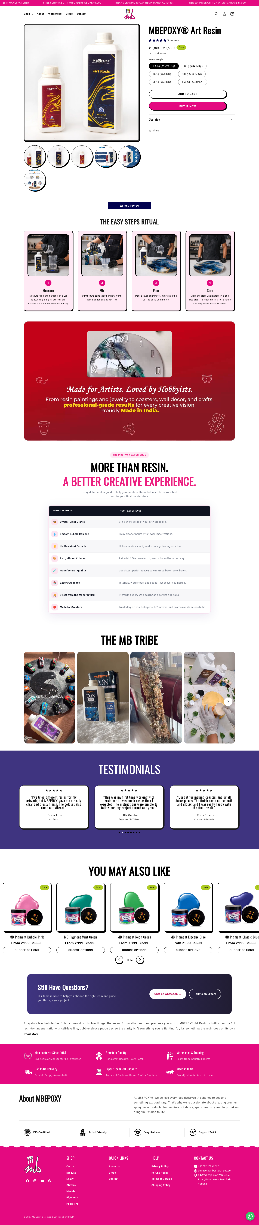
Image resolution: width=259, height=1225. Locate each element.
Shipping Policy (161, 1185)
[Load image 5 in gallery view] (129, 156)
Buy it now (187, 106)
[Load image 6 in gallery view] (35, 180)
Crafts (70, 1166)
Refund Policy (160, 1172)
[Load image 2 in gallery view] (58, 156)
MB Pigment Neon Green (134, 937)
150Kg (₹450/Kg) (193, 81)
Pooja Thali (73, 1203)
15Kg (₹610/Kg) (163, 73)
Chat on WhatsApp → (167, 994)
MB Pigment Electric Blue (188, 937)
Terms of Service (162, 1178)
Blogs (112, 1172)
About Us (114, 1166)
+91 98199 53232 (208, 1166)
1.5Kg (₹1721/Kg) (164, 65)
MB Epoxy (37, 1217)
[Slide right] (140, 960)
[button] (28, 13)
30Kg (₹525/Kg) (192, 73)
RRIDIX (70, 1217)
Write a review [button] (129, 205)
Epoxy (70, 1178)
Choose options (27, 950)
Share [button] (155, 130)
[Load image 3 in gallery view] (82, 156)
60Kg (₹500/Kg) (163, 81)
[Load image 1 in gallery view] (35, 156)
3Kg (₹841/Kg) (193, 65)
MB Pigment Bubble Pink (27, 937)
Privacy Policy (160, 1166)
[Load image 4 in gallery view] (105, 156)
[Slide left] (119, 960)
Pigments (72, 1197)
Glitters (71, 1185)
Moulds (70, 1191)
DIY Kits (71, 1172)
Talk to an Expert (205, 994)
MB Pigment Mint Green (80, 937)
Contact (113, 1178)
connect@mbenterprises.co (214, 1170)
